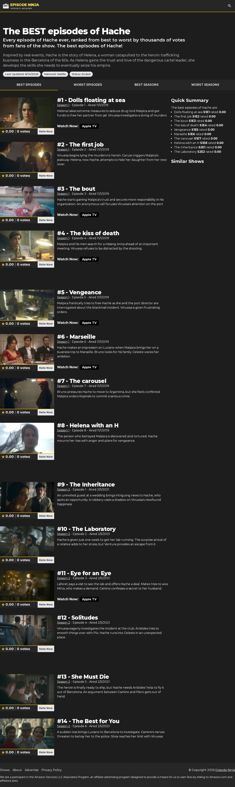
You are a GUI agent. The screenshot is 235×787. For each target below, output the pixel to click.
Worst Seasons (205, 84)
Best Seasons (147, 84)
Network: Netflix (55, 74)
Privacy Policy (51, 770)
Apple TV (89, 126)
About (17, 770)
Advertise (32, 770)
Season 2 (63, 489)
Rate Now (46, 131)
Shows (5, 770)
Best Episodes (29, 84)
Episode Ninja (225, 770)
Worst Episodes (88, 84)
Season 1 (63, 105)
